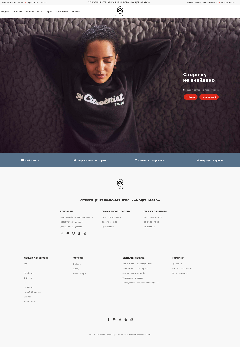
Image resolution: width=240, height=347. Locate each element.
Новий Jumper (79, 273)
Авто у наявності (228, 2)
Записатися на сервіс (132, 278)
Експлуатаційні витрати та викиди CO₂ (140, 282)
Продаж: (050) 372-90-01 (12, 2)
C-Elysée (28, 278)
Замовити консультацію (133, 273)
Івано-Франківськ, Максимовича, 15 (202, 2)
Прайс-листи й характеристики (137, 264)
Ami (26, 264)
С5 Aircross (29, 287)
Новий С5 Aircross (32, 292)
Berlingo (27, 297)
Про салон (177, 264)
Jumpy (76, 269)
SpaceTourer (30, 301)
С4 (25, 282)
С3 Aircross (29, 273)
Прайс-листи (31, 160)
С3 (25, 268)
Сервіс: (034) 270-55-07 (37, 2)
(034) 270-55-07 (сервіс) (71, 227)
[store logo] (120, 11)
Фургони (78, 258)
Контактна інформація (182, 268)
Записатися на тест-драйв (135, 268)
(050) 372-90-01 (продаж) (71, 222)
